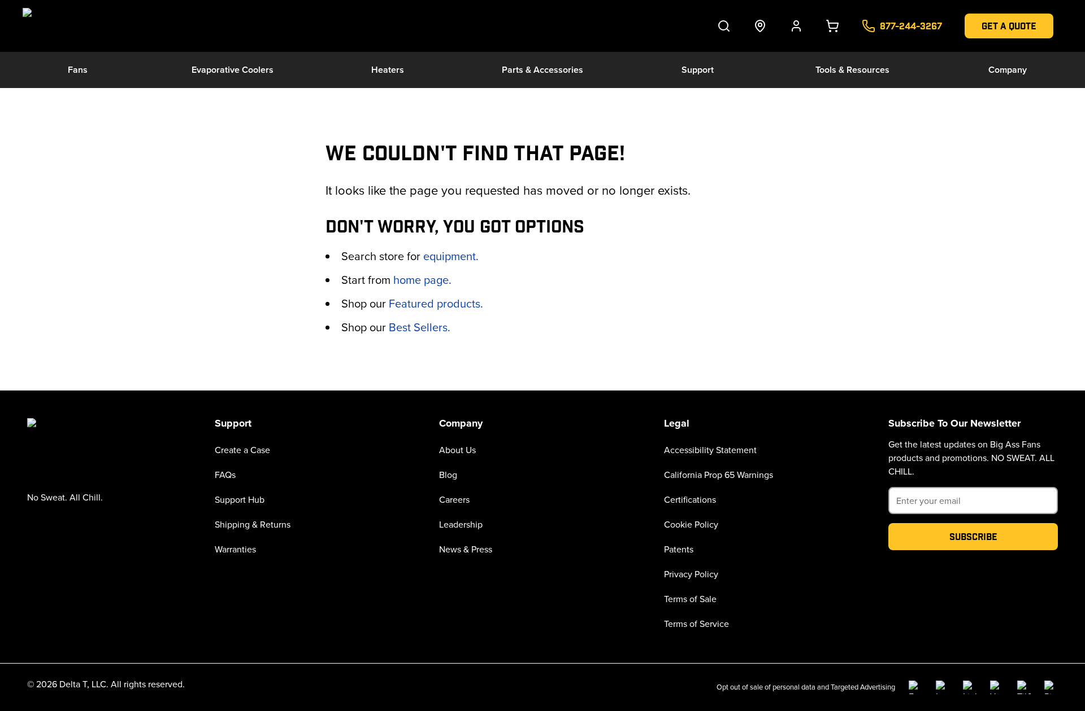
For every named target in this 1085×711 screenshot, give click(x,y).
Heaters (387, 69)
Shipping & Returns (252, 524)
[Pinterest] (1051, 687)
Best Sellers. (419, 327)
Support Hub (239, 499)
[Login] (796, 26)
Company (1007, 69)
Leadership (461, 524)
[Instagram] (942, 687)
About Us (457, 450)
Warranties (235, 549)
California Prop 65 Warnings (718, 474)
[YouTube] (997, 687)
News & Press (465, 549)
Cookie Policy (691, 524)
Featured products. (436, 303)
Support (698, 69)
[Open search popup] (723, 26)
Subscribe (973, 536)
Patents (678, 549)
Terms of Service (696, 623)
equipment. (451, 256)
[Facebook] (915, 687)
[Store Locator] (760, 26)
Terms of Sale (690, 598)
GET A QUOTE (1009, 25)
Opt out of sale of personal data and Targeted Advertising (806, 687)
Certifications (690, 499)
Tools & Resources (852, 69)
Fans (78, 69)
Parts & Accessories (542, 69)
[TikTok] (1024, 687)
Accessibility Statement (710, 450)
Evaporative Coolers (233, 69)
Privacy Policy (691, 574)
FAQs (225, 474)
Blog (448, 474)
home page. (422, 279)
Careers (454, 499)
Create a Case (242, 450)
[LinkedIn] (969, 687)
